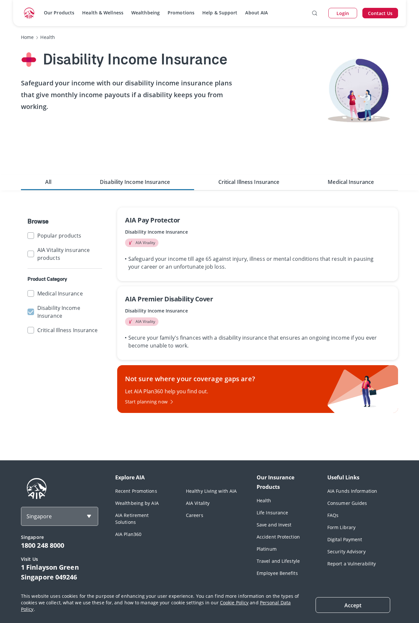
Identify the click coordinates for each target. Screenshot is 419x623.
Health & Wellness (102, 12)
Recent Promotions (136, 491)
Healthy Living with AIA (211, 491)
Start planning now (146, 402)
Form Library (341, 527)
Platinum (267, 549)
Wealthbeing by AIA (137, 503)
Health (264, 500)
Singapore (39, 516)
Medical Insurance (351, 182)
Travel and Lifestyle (278, 561)
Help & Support (219, 12)
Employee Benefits (277, 573)
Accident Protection (278, 537)
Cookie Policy (234, 602)
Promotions (181, 12)
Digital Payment (344, 539)
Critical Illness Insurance (249, 182)
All (48, 182)
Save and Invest (274, 525)
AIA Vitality (198, 503)
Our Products (59, 12)
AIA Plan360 (128, 534)
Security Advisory (346, 551)
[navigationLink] (29, 13)
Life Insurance (272, 512)
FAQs (332, 515)
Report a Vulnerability (351, 564)
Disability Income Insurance (135, 182)
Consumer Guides (347, 503)
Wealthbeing (145, 12)
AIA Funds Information (352, 491)
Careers (194, 515)
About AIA (256, 12)
